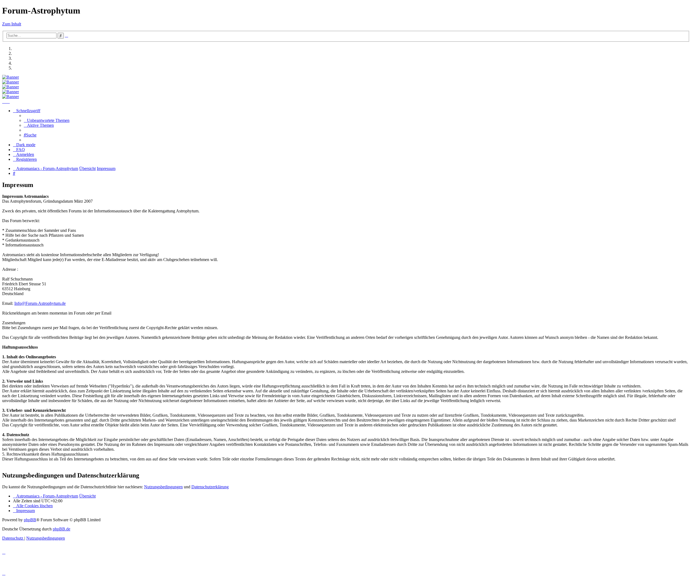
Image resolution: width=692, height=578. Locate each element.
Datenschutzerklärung (210, 487)
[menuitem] (46, 120)
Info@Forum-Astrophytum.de (40, 303)
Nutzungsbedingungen (163, 487)
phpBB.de (61, 529)
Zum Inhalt (11, 24)
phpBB (30, 519)
